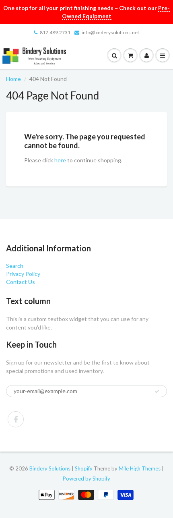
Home (13, 78)
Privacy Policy (23, 273)
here (60, 160)
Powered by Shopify (86, 478)
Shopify (84, 468)
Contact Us (20, 281)
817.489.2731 (55, 32)
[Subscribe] (157, 391)
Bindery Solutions (49, 468)
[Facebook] (16, 419)
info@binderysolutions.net (110, 32)
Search (14, 265)
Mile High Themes (140, 468)
